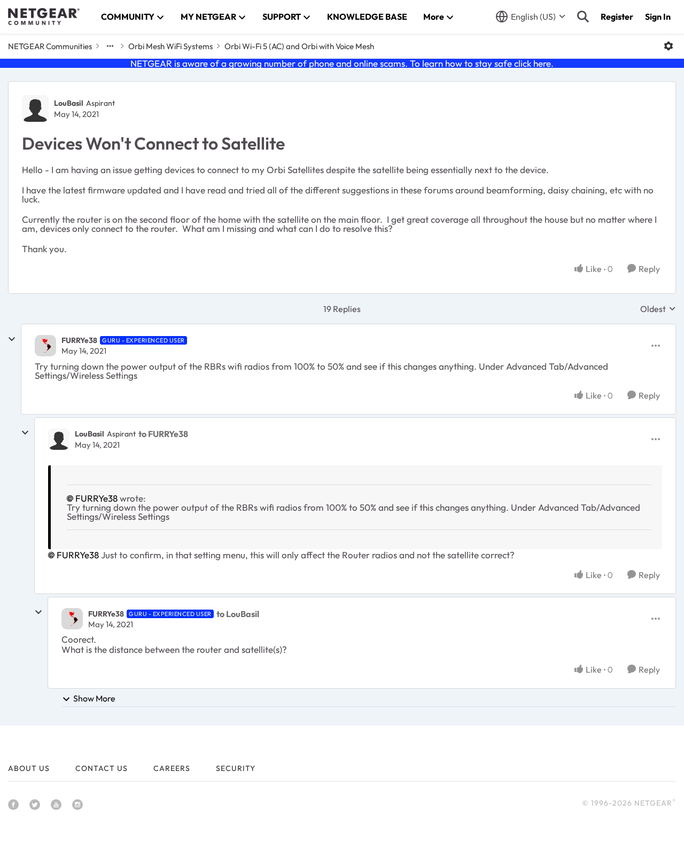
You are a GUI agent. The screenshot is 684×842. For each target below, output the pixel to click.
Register (617, 16)
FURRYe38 (79, 340)
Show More (94, 698)
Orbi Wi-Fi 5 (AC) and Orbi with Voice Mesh (299, 46)
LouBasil (68, 103)
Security (235, 768)
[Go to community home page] (44, 16)
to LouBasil (237, 614)
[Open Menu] (668, 45)
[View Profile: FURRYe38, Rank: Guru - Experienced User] (45, 345)
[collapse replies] (11, 339)
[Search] (583, 16)
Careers (171, 768)
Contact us (101, 768)
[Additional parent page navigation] (110, 45)
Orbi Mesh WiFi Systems (170, 46)
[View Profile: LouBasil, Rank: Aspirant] (35, 108)
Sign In (658, 16)
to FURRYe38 (163, 434)
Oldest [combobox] (658, 309)
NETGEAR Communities (50, 46)
